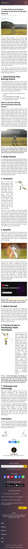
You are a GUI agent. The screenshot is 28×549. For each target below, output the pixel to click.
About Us (3, 530)
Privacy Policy (13, 545)
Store (2, 541)
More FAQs (22, 508)
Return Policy (8, 545)
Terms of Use (19, 545)
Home (2, 523)
